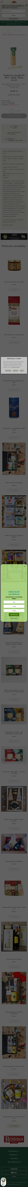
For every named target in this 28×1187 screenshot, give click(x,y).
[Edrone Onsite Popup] (14, 593)
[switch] (3, 1185)
